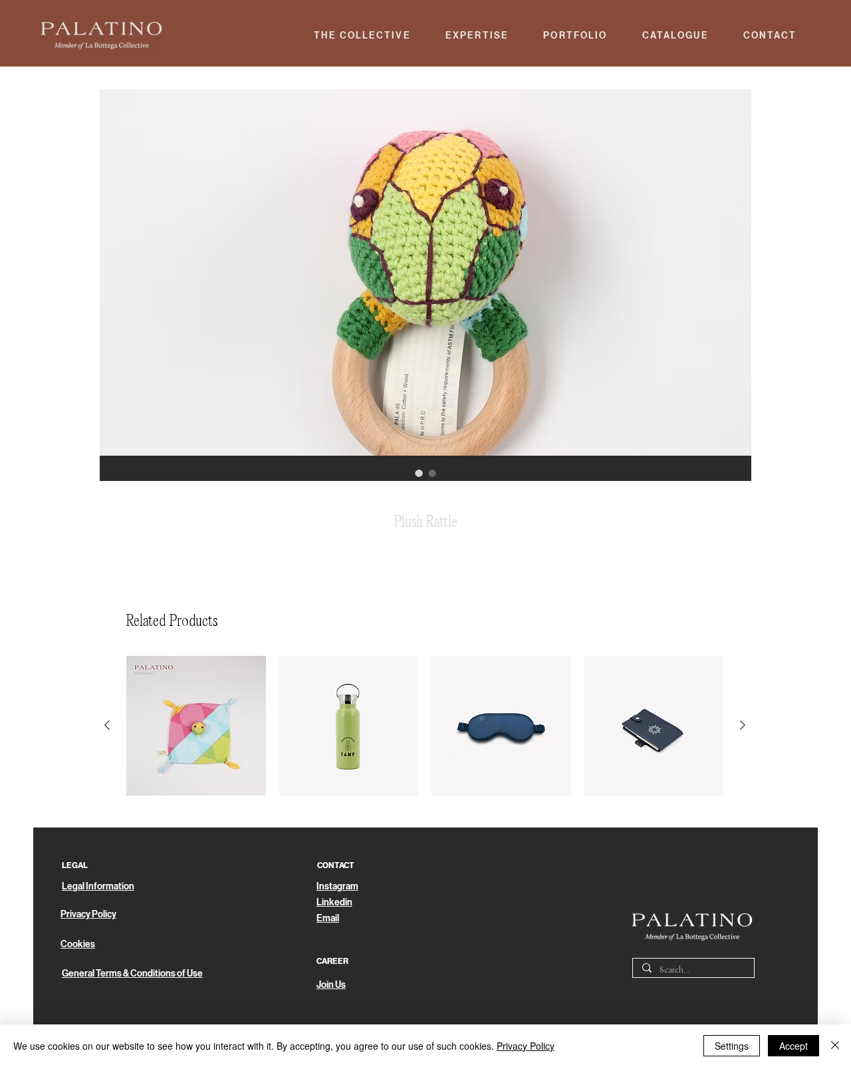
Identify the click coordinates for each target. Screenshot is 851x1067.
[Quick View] (196, 726)
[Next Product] (743, 725)
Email (327, 918)
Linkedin (334, 902)
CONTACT (335, 865)
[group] (425, 725)
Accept (793, 1045)
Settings (732, 1045)
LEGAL (75, 865)
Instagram (337, 886)
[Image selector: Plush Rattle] (419, 473)
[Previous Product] (107, 725)
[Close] (835, 1045)
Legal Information (98, 886)
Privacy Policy (525, 1045)
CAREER (332, 961)
